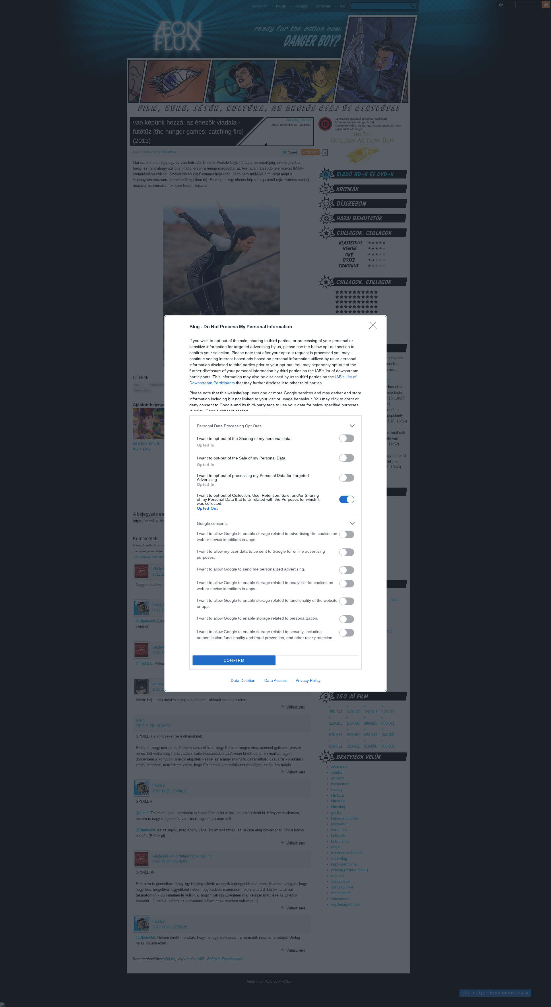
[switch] (346, 438)
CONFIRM (234, 660)
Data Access (275, 680)
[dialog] (275, 503)
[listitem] (275, 426)
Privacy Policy (308, 680)
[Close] (374, 327)
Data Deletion (243, 680)
